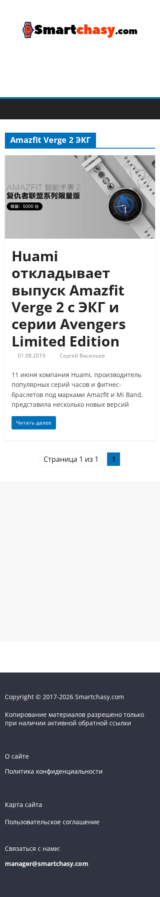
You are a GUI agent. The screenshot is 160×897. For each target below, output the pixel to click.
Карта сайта (23, 804)
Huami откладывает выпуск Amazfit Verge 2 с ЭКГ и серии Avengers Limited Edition (69, 298)
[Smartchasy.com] (14, 108)
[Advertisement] (80, 561)
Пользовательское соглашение (52, 822)
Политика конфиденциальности (54, 771)
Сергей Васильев (82, 355)
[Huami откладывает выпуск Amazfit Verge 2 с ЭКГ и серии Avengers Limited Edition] (80, 160)
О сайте (17, 756)
